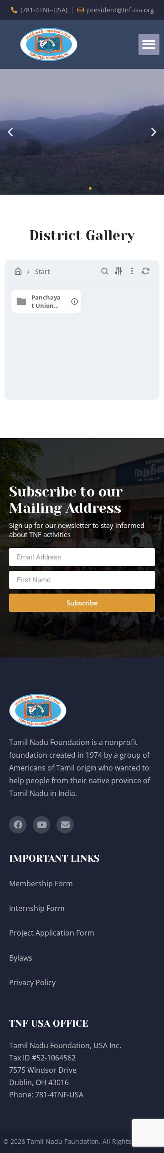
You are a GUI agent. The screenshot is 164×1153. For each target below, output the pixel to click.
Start (42, 271)
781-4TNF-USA (59, 1095)
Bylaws (21, 958)
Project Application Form (51, 933)
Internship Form (37, 908)
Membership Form (41, 884)
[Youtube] (41, 824)
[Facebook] (17, 824)
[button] (149, 44)
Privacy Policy (33, 982)
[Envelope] (65, 824)
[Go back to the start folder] (18, 271)
